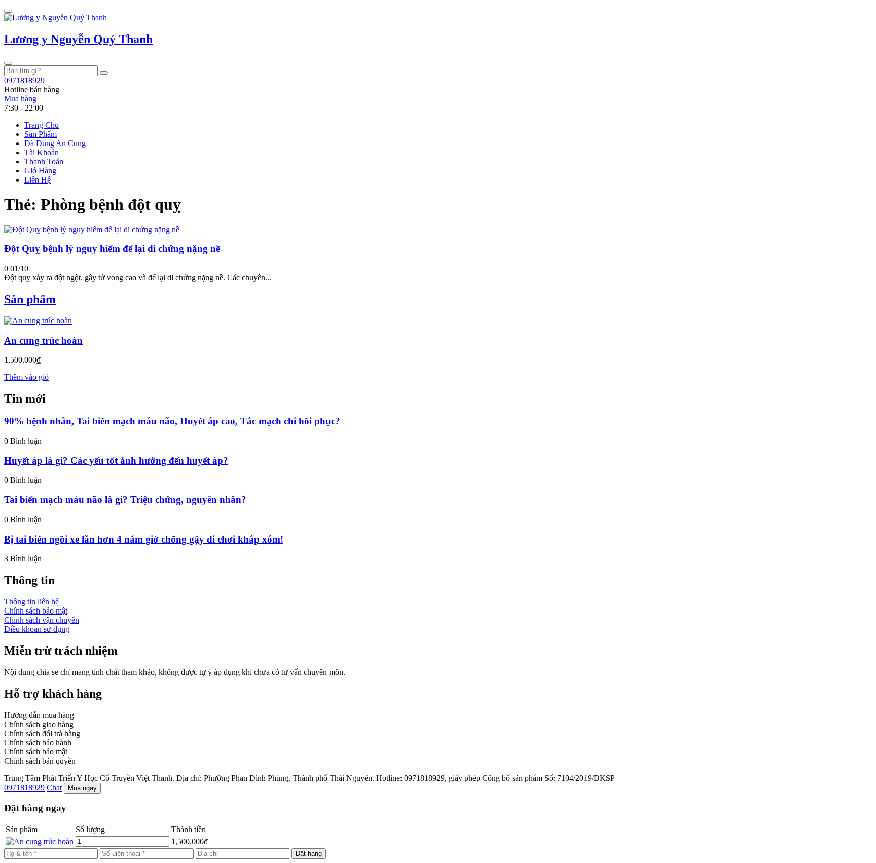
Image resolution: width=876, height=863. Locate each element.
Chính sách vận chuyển (41, 620)
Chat (54, 787)
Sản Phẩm (40, 134)
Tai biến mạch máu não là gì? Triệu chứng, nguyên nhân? (125, 499)
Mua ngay (82, 788)
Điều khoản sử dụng (36, 629)
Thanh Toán (43, 161)
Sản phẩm (30, 299)
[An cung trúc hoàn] (38, 320)
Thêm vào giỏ (26, 377)
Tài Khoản (41, 152)
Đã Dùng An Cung (55, 143)
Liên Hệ (37, 179)
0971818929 (24, 787)
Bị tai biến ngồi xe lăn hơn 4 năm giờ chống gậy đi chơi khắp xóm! (143, 539)
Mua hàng (20, 98)
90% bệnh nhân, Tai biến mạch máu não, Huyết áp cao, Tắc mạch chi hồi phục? (172, 421)
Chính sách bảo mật (35, 610)
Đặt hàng (309, 853)
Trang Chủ (41, 125)
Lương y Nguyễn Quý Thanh (78, 39)
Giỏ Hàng (40, 170)
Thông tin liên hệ (31, 601)
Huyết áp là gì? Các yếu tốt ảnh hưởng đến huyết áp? (116, 460)
